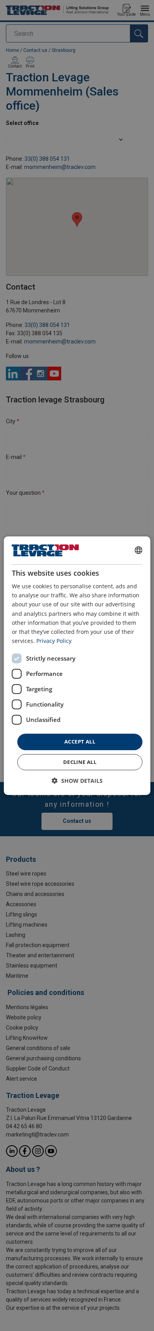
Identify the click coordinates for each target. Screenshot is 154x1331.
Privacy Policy (53, 640)
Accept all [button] (79, 741)
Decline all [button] (79, 762)
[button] (77, 780)
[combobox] (138, 550)
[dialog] (77, 665)
